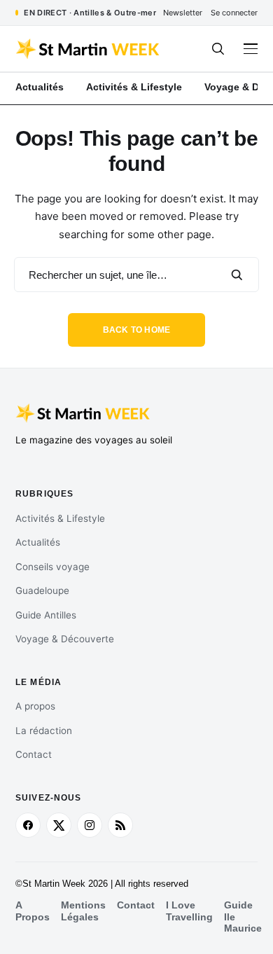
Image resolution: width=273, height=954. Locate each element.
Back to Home (137, 330)
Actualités (37, 542)
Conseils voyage (52, 566)
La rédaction (43, 730)
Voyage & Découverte (64, 638)
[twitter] (58, 825)
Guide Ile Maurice (243, 916)
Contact (33, 754)
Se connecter (234, 13)
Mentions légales (83, 911)
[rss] (120, 825)
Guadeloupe (42, 590)
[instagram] (89, 825)
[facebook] (28, 825)
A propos (35, 706)
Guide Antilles (45, 615)
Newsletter (182, 13)
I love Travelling (189, 911)
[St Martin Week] (88, 49)
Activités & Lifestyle (60, 518)
